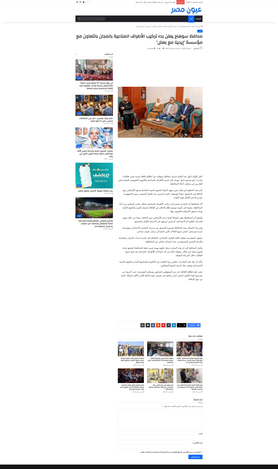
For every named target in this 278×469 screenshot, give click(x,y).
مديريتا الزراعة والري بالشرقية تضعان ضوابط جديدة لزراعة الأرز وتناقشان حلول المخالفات (160, 360)
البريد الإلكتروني (197, 443)
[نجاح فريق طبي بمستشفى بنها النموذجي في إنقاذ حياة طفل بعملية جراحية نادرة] (160, 375)
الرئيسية (198, 19)
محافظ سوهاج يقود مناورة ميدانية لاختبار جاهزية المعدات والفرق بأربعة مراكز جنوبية (132, 360)
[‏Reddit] (158, 325)
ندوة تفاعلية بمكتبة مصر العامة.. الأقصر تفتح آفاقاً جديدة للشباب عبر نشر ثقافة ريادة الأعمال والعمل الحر (190, 360)
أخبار (191, 19)
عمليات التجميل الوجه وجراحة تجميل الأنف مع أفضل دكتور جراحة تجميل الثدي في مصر (95, 153)
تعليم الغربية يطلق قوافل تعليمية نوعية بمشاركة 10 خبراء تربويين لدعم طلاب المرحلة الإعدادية (132, 387)
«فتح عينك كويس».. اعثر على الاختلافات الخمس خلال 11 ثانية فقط (96, 120)
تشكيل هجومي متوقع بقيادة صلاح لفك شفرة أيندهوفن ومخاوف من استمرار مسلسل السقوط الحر (95, 223)
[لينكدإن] (174, 325)
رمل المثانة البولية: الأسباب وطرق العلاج (95, 191)
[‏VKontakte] (153, 325)
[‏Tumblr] (168, 325)
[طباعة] (142, 325)
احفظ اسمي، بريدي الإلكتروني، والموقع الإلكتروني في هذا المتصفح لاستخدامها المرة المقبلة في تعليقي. (170, 452)
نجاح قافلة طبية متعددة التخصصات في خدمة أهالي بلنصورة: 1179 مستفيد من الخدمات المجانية (190, 387)
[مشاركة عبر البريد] (148, 325)
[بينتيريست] (163, 325)
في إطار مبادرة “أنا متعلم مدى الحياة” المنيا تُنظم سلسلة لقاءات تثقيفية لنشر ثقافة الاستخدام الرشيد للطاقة (96, 85)
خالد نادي (196, 48)
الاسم (200, 433)
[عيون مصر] (186, 10)
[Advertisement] (160, 68)
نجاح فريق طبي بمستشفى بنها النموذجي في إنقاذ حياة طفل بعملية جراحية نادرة (161, 387)
